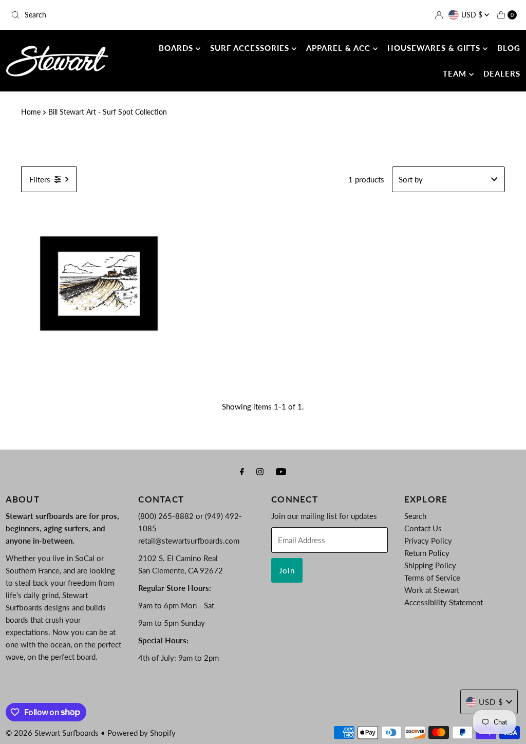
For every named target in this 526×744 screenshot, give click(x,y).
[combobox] (89, 15)
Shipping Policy (430, 565)
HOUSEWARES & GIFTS (435, 47)
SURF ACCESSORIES (251, 47)
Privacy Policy (428, 540)
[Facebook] (242, 471)
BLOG (508, 47)
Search (415, 515)
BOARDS (177, 47)
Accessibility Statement (443, 602)
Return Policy (426, 552)
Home (31, 112)
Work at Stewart (431, 589)
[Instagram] (260, 471)
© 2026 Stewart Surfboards (52, 732)
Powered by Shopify (141, 732)
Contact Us (423, 528)
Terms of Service (432, 577)
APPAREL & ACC (339, 47)
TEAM (456, 73)
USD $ (472, 14)
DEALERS (501, 73)
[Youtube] (281, 471)
